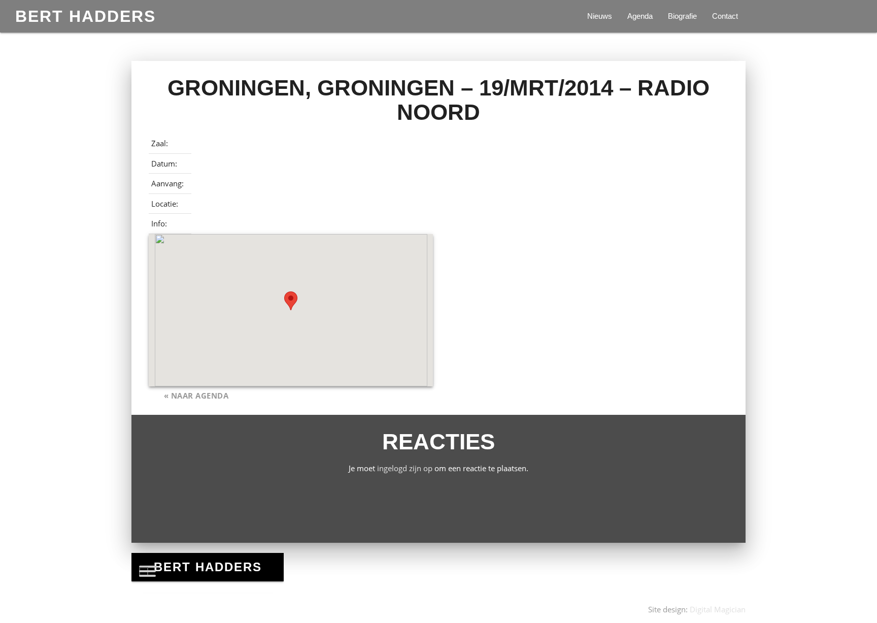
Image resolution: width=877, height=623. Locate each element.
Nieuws (599, 16)
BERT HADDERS (85, 16)
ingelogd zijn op (404, 468)
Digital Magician (718, 609)
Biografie (682, 16)
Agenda (640, 16)
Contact (725, 16)
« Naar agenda (196, 395)
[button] (290, 300)
